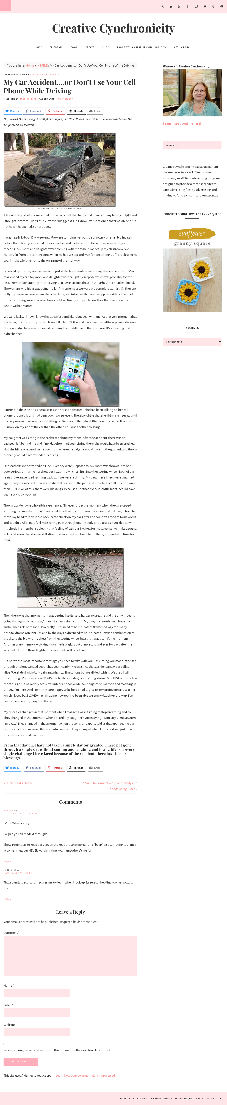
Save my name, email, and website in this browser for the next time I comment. (57, 1050)
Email (8, 1005)
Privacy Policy (212, 1099)
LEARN (35, 99)
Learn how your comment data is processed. (86, 1075)
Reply (7, 861)
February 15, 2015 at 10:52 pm (20, 814)
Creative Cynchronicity (113, 27)
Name (9, 985)
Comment (12, 932)
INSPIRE (25, 99)
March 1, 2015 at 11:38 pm (18, 873)
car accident (64, 99)
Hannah (8, 810)
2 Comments (51, 74)
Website (9, 1025)
